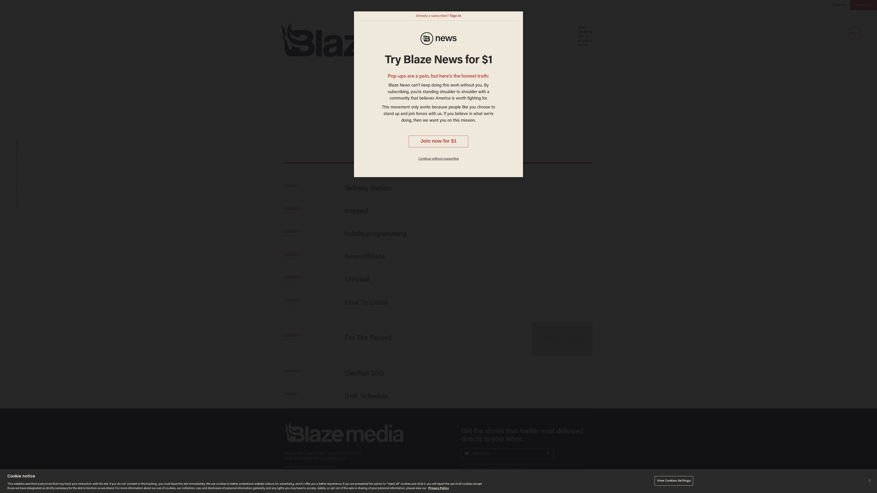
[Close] (870, 480)
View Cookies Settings (674, 480)
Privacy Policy (438, 488)
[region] (438, 481)
